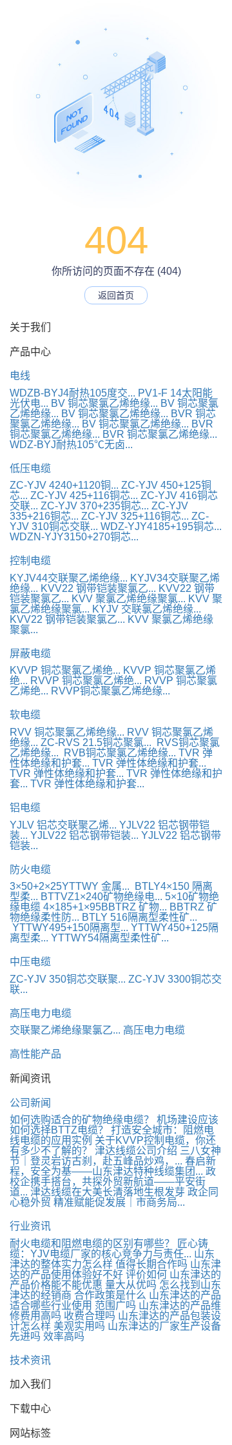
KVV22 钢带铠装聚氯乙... (98, 588)
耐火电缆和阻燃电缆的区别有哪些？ (92, 1243)
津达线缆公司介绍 (136, 1150)
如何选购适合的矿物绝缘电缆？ (82, 1119)
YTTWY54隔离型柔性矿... (110, 937)
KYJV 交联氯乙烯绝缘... (146, 609)
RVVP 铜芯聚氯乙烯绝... (86, 680)
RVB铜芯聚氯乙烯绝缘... (118, 752)
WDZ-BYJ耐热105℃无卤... (71, 444)
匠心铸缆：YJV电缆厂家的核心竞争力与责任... (109, 1248)
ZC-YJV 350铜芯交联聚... (68, 979)
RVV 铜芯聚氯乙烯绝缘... (67, 732)
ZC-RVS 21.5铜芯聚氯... (96, 742)
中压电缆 (30, 961)
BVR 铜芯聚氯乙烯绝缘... (159, 434)
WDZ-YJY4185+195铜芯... (161, 526)
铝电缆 (25, 807)
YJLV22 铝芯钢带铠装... (84, 835)
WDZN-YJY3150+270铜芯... (74, 536)
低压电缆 (30, 468)
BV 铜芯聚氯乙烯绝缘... (104, 403)
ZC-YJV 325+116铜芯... (135, 516)
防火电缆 (30, 869)
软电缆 (25, 714)
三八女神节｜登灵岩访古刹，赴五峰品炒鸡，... (115, 1155)
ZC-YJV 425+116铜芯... (84, 495)
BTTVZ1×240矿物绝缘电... (101, 896)
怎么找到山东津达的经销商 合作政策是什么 (115, 1290)
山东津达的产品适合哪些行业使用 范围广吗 (115, 1300)
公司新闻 (30, 1102)
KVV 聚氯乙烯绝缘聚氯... (129, 598)
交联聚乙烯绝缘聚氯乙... (65, 1030)
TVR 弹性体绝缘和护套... (149, 763)
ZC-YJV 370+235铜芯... (95, 505)
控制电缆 (30, 560)
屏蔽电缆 (30, 653)
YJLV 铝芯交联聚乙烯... (63, 825)
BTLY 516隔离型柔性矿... (139, 917)
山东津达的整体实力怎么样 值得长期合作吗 (112, 1259)
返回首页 (116, 295)
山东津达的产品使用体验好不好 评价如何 (115, 1269)
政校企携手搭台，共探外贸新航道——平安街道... (113, 1181)
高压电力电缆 (41, 1013)
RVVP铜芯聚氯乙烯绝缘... (110, 690)
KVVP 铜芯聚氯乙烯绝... (65, 670)
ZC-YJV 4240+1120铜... (64, 485)
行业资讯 (30, 1226)
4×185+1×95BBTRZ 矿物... (105, 906)
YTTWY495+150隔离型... (69, 927)
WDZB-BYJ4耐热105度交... (72, 393)
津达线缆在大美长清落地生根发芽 (107, 1191)
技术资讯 (30, 1360)
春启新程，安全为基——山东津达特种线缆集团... (113, 1166)
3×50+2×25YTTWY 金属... (70, 886)
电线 (20, 375)
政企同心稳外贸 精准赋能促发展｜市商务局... (114, 1197)
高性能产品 (35, 1053)
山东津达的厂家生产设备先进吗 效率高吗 (115, 1331)
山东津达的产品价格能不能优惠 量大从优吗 (115, 1279)
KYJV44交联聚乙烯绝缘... (69, 578)
